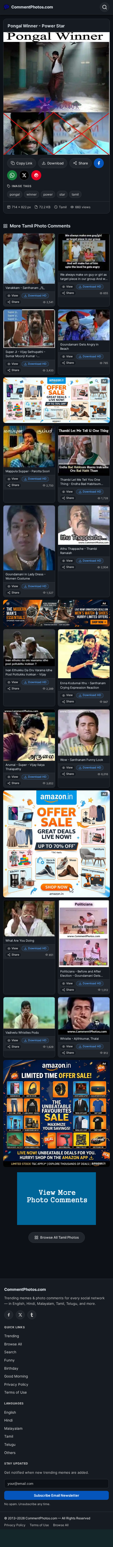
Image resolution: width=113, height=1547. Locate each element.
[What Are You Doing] (29, 918)
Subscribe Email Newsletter (56, 1495)
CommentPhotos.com (25, 1289)
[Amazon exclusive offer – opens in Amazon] (56, 1113)
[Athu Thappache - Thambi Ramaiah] (84, 525)
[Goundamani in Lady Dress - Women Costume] (29, 537)
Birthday (11, 1368)
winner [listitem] (32, 194)
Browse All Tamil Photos (59, 1237)
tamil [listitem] (75, 194)
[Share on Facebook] (99, 163)
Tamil (8, 1436)
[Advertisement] (56, 1537)
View (15, 295)
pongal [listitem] (15, 194)
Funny (9, 1360)
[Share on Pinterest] (36, 175)
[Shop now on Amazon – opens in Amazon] (56, 843)
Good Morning (16, 1376)
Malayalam (13, 1428)
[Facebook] (8, 1314)
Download (55, 163)
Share (83, 163)
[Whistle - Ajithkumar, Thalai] (84, 1016)
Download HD (37, 295)
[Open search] (104, 7)
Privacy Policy (16, 1384)
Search (10, 1352)
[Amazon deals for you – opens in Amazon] (56, 613)
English (10, 1412)
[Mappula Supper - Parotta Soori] (29, 446)
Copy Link (24, 163)
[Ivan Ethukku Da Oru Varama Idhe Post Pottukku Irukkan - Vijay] (29, 647)
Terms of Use (15, 1392)
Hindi (8, 1420)
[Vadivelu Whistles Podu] (29, 1013)
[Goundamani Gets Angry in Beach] (84, 324)
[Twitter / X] (20, 1314)
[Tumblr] (31, 1314)
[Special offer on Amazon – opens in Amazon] (56, 400)
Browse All (13, 1344)
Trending (11, 1336)
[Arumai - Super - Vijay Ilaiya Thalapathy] (29, 735)
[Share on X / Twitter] (24, 175)
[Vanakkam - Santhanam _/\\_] (29, 258)
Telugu (10, 1444)
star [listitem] (62, 194)
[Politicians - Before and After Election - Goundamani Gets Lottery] (84, 933)
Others (10, 1453)
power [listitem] (48, 194)
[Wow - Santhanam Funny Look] (84, 732)
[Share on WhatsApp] (12, 175)
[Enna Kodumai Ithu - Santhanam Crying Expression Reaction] (84, 654)
